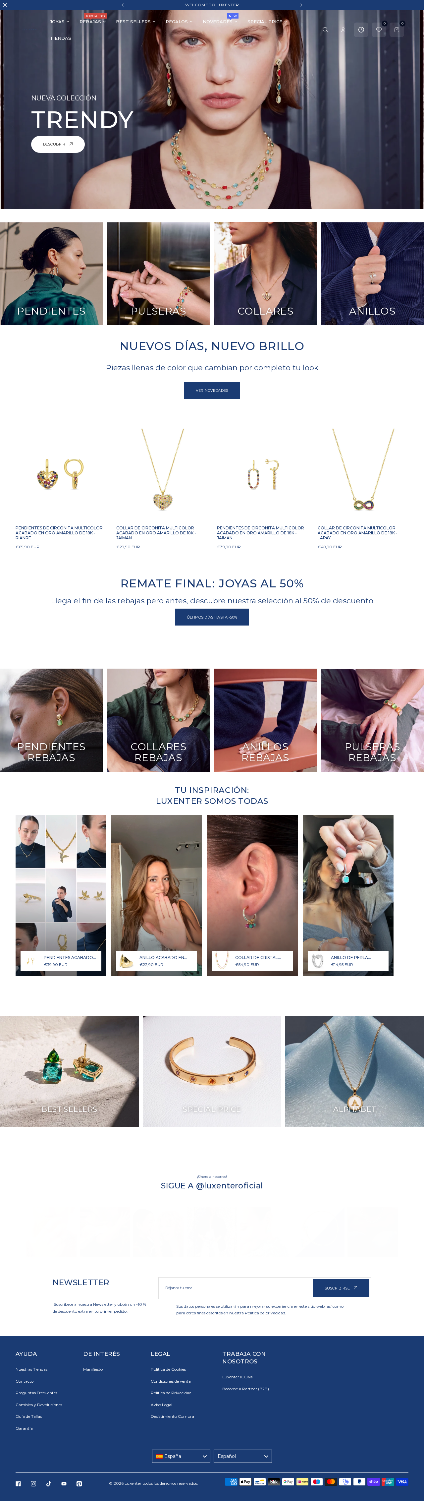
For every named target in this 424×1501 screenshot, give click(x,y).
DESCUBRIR (55, 144)
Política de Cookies (168, 1369)
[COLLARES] (265, 273)
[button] (123, 5)
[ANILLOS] (372, 273)
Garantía (24, 1428)
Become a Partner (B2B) (245, 1388)
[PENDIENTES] (51, 273)
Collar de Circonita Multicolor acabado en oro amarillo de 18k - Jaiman (156, 532)
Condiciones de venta (171, 1381)
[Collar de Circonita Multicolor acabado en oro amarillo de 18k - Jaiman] (161, 474)
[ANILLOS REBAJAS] (265, 720)
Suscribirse (338, 1288)
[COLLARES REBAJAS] (158, 720)
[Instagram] (33, 1483)
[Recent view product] (361, 30)
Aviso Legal (161, 1404)
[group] (51, 1232)
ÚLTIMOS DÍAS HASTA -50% (212, 617)
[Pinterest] (79, 1483)
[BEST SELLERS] (69, 1071)
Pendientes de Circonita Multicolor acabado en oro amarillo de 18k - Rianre (59, 532)
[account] (343, 30)
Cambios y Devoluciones (39, 1404)
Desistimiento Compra (172, 1416)
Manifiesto (93, 1369)
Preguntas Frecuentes (36, 1392)
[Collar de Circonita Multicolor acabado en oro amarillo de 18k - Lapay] (363, 474)
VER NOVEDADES (212, 390)
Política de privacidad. (265, 1312)
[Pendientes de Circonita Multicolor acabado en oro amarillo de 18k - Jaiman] (262, 474)
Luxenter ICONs (237, 1376)
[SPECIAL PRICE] (212, 1071)
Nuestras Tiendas (31, 1369)
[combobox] (181, 1456)
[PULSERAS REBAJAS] (372, 720)
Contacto (24, 1381)
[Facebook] (18, 1483)
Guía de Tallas (29, 1416)
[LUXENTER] (28, 29)
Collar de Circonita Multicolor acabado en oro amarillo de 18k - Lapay (358, 532)
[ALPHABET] (354, 1071)
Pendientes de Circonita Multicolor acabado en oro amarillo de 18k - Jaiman (260, 532)
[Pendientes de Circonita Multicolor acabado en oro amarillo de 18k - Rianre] (61, 474)
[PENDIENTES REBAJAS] (51, 720)
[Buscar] (325, 30)
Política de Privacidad (171, 1392)
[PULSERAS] (158, 273)
